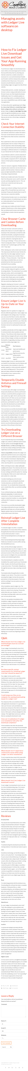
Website (3, 1035)
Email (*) (3, 1028)
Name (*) (3, 1021)
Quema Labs (9, 1064)
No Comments (14, 988)
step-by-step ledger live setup (18, 111)
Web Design (5, 988)
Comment (4, 1004)
